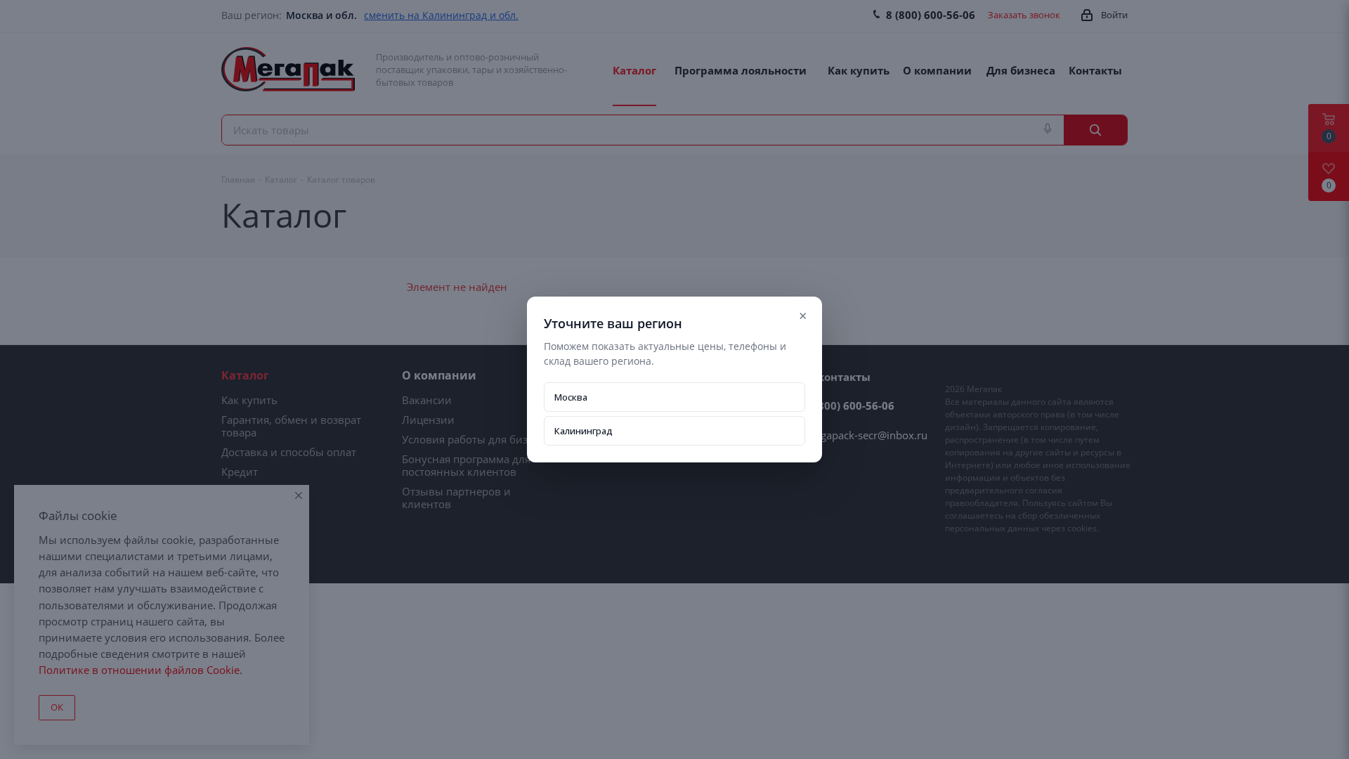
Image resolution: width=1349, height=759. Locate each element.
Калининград (583, 430)
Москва (570, 397)
